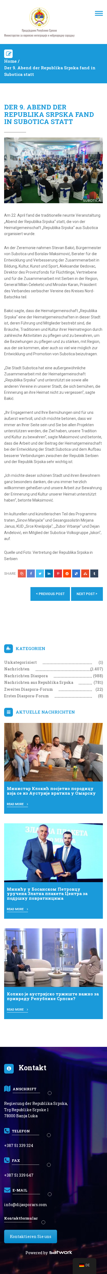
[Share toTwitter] (40, 573)
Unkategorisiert (20, 662)
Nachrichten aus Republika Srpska (38, 682)
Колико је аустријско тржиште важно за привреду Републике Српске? (53, 996)
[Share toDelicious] (76, 573)
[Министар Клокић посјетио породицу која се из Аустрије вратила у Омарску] (53, 752)
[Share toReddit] (67, 573)
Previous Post (50, 594)
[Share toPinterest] (58, 573)
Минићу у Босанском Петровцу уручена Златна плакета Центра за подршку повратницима (47, 893)
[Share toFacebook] (31, 573)
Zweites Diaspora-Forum (28, 689)
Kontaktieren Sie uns (30, 1236)
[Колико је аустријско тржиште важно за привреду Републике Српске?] (53, 957)
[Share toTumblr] (94, 573)
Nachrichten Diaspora (26, 675)
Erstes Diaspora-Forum (26, 695)
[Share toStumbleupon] (85, 573)
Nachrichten (17, 669)
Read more (15, 804)
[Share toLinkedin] (49, 573)
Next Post (87, 594)
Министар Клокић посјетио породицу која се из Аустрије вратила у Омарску (51, 791)
